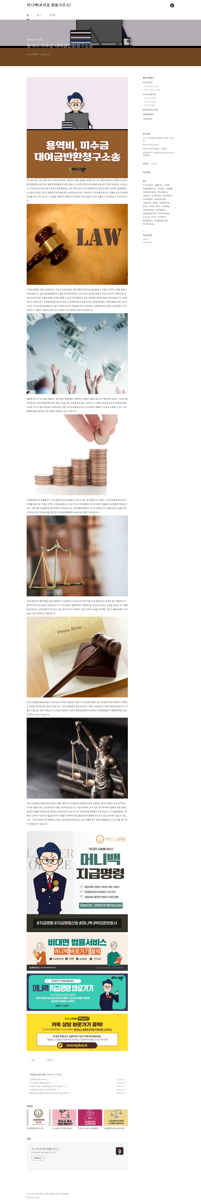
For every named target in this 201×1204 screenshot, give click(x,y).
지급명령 (146, 195)
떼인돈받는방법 (160, 199)
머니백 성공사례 (149, 94)
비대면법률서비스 (149, 188)
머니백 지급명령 (150, 98)
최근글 (145, 163)
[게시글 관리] (40, 1060)
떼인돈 (155, 202)
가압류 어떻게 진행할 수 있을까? (155, 148)
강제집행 (169, 188)
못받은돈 (161, 188)
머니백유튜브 (148, 199)
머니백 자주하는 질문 (152, 90)
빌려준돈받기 (148, 220)
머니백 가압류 (149, 105)
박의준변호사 (161, 210)
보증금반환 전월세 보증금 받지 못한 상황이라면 (49, 1093)
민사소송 (146, 217)
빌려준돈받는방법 (161, 220)
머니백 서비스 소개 (151, 86)
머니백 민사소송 (150, 101)
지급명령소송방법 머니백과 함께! (43, 1089)
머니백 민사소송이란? (151, 144)
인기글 (153, 163)
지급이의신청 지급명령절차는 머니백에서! (46, 1086)
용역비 (145, 206)
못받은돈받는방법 (149, 213)
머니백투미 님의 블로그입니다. (43, 1152)
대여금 (151, 206)
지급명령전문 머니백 (38, 1079)
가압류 (166, 185)
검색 (166, 5)
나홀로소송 (158, 185)
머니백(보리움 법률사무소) (49, 5)
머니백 (153, 217)
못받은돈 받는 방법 (37, 1074)
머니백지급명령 (163, 213)
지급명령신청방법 (149, 192)
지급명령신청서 (148, 210)
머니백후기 (162, 217)
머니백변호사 (163, 192)
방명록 (52, 15)
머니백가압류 (156, 195)
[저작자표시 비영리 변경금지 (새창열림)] (59, 1060)
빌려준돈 (166, 206)
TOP (172, 1195)
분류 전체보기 (148, 77)
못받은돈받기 (167, 195)
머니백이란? (148, 82)
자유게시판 (147, 118)
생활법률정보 (148, 114)
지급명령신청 (164, 202)
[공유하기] (37, 1060)
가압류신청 (147, 202)
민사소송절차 (148, 185)
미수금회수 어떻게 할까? (39, 1082)
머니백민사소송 (148, 224)
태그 (39, 15)
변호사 (158, 206)
